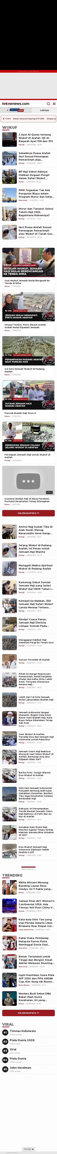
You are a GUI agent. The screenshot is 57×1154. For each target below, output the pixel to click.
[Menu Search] (48, 103)
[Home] (15, 103)
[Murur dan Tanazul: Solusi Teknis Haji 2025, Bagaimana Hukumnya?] (9, 213)
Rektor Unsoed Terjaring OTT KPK (28, 119)
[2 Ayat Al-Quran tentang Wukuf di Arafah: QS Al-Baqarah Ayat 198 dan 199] (9, 139)
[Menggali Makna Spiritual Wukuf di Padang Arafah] (9, 568)
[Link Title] (28, 262)
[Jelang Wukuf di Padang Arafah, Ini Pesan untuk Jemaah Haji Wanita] (9, 550)
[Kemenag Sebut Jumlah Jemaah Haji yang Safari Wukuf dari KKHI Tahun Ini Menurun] (9, 587)
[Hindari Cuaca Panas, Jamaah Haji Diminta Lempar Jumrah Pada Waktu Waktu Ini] (9, 624)
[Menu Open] (54, 103)
